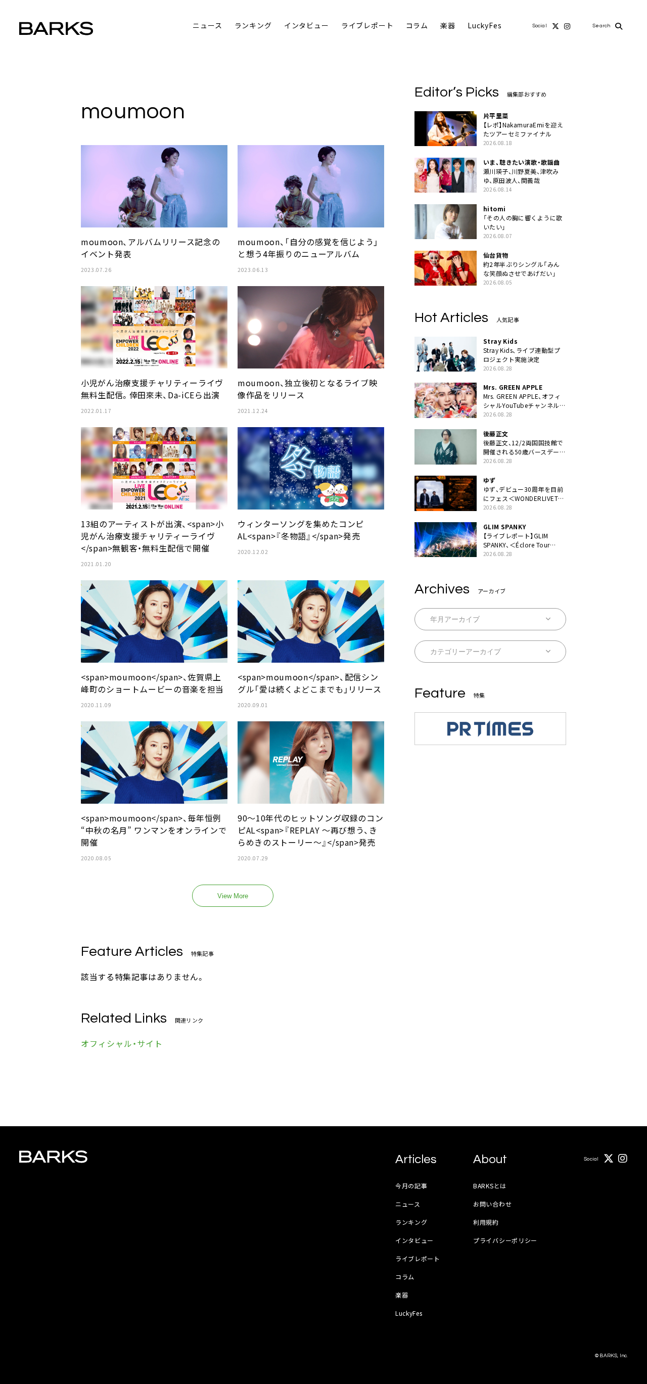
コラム (417, 25)
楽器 (447, 25)
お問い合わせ (492, 1204)
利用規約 (486, 1222)
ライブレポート (367, 25)
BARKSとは (489, 1185)
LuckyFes (485, 25)
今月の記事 (411, 1185)
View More (232, 896)
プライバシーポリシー (505, 1240)
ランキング (253, 25)
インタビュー (306, 25)
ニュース (207, 25)
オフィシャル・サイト (122, 1043)
